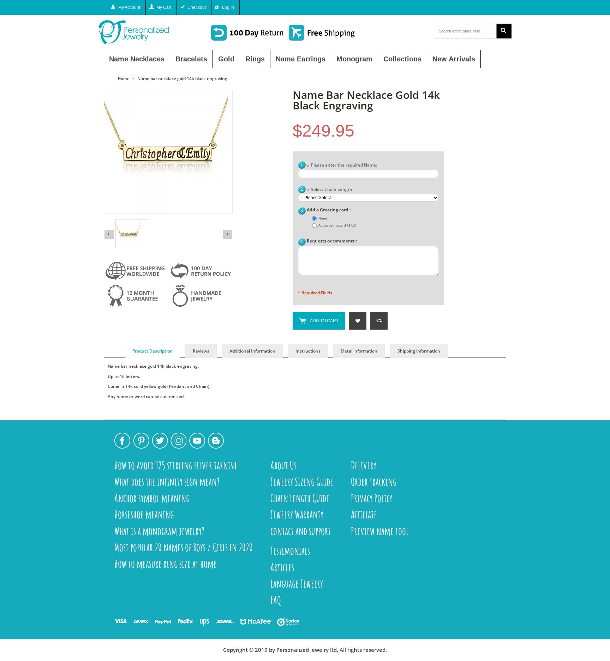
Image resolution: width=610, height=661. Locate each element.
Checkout (196, 7)
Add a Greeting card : (329, 210)
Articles (282, 567)
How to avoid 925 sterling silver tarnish (175, 465)
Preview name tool (380, 530)
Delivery (363, 465)
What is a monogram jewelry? (159, 530)
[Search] (504, 31)
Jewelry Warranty (296, 514)
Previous (109, 234)
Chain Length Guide (299, 498)
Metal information (359, 351)
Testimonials (290, 550)
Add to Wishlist (357, 321)
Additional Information (252, 351)
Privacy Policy (371, 498)
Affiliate (364, 514)
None (322, 218)
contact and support (300, 530)
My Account (129, 7)
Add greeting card (337, 225)
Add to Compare (379, 321)
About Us (283, 465)
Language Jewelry (296, 583)
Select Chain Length (329, 190)
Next (227, 234)
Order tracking (373, 481)
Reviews (201, 351)
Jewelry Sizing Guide (301, 481)
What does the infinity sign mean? (167, 481)
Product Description (152, 351)
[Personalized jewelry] (145, 32)
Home (123, 78)
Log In (228, 7)
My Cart (163, 7)
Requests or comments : (332, 241)
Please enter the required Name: (342, 165)
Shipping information (418, 351)
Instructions (308, 351)
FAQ (275, 600)
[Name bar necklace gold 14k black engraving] (132, 234)
